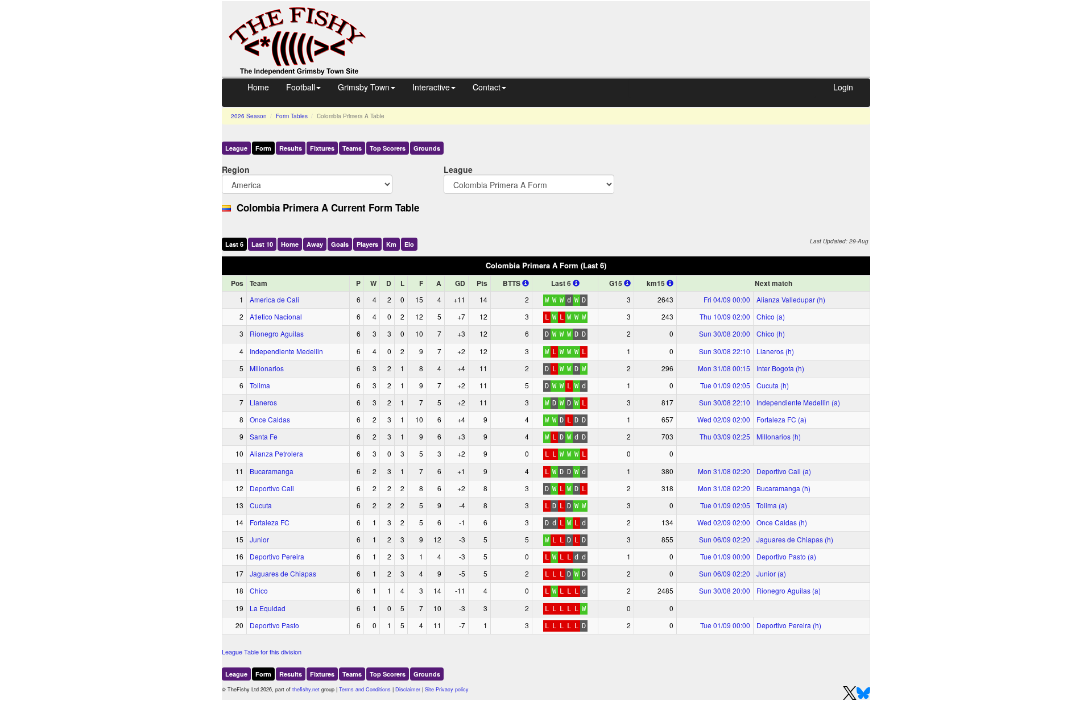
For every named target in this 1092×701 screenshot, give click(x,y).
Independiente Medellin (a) (798, 402)
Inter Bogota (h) (780, 368)
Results (290, 148)
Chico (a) (770, 316)
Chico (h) (770, 333)
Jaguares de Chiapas (283, 573)
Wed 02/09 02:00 (723, 419)
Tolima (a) (771, 505)
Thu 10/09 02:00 (725, 316)
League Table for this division (261, 651)
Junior (259, 539)
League (236, 148)
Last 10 (262, 244)
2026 (249, 116)
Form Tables (292, 116)
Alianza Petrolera (276, 453)
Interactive (431, 87)
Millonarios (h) (778, 436)
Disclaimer (407, 689)
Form (263, 148)
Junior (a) (771, 573)
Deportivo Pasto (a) (786, 556)
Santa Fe (264, 436)
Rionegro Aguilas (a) (788, 590)
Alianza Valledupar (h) (790, 299)
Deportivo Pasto (274, 625)
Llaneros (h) (775, 351)
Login (843, 87)
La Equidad (268, 608)
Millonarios (267, 368)
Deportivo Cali (272, 488)
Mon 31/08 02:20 (724, 471)
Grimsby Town (364, 87)
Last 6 (234, 244)
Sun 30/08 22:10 (724, 351)
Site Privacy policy (447, 689)
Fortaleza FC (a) (781, 419)
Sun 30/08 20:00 (724, 333)
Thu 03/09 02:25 (725, 436)
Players (367, 244)
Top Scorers (388, 148)
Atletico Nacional (276, 316)
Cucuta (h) (772, 385)
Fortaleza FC (269, 522)
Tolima (260, 385)
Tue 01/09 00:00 (725, 556)
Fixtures (322, 148)
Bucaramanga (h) (783, 488)
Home (258, 87)
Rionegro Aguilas (277, 333)
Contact (486, 87)
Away (315, 244)
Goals (340, 244)
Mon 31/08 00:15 (724, 368)
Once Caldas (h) (781, 522)
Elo (409, 244)
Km (391, 244)
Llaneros (263, 402)
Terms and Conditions (365, 689)
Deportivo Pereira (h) (788, 625)
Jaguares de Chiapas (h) (794, 539)
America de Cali (274, 299)
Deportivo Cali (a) (783, 471)
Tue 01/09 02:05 (725, 385)
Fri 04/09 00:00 (727, 299)
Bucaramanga (271, 471)
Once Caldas (270, 419)
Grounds (426, 148)
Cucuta (261, 505)
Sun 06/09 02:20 (724, 539)
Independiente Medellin (286, 351)
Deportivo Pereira (277, 556)
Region (236, 169)
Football (300, 87)
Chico (259, 590)
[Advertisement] (628, 27)
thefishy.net (306, 689)
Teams (352, 148)
